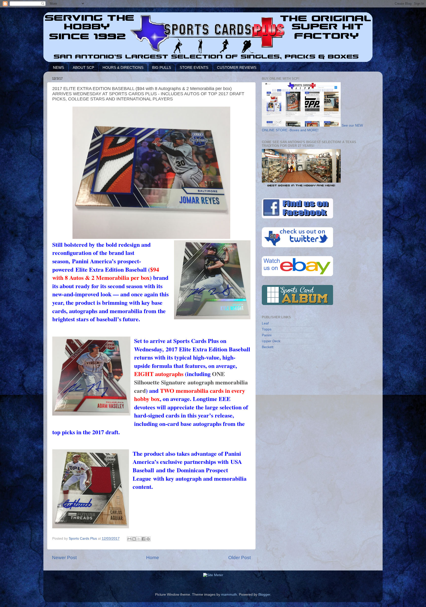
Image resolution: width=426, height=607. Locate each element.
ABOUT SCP (83, 67)
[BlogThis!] (134, 538)
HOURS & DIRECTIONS (123, 67)
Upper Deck (271, 341)
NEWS (58, 67)
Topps (266, 329)
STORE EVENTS (194, 67)
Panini (266, 335)
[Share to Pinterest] (148, 538)
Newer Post (64, 557)
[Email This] (129, 538)
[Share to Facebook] (143, 538)
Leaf (265, 323)
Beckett (267, 347)
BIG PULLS (161, 67)
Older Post (239, 557)
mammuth (229, 594)
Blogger (264, 594)
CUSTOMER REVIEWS (236, 67)
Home (152, 557)
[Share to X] (138, 538)
